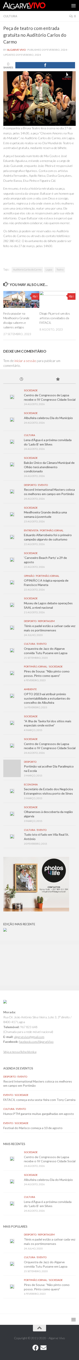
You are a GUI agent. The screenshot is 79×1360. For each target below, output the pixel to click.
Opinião (29, 575)
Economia (31, 784)
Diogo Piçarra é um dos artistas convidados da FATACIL (55, 318)
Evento (43, 484)
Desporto (30, 484)
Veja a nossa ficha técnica (19, 1051)
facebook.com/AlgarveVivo (36, 1041)
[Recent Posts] (21, 379)
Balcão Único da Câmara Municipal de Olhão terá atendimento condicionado (49, 467)
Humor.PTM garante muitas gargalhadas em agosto (38, 1114)
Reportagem (46, 621)
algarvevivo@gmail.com (29, 1037)
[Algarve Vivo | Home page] (31, 5)
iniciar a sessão (25, 361)
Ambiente (30, 689)
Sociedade (31, 390)
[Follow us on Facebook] (35, 1348)
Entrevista (31, 530)
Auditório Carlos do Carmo (27, 269)
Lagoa (49, 269)
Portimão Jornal (51, 530)
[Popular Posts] (58, 379)
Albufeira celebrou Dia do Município (48, 418)
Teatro (59, 269)
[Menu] (73, 5)
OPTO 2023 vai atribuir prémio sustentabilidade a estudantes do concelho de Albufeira (47, 698)
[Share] (45, 65)
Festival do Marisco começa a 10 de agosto (33, 1128)
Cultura (10, 16)
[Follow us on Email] (43, 1348)
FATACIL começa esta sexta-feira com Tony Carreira (39, 1100)
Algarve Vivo (16, 49)
